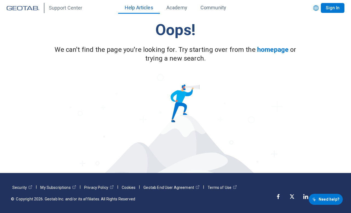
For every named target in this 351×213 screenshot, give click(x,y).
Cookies (128, 187)
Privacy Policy (96, 187)
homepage (272, 49)
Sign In (332, 7)
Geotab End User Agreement (168, 187)
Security (19, 187)
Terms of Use (219, 187)
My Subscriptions (55, 187)
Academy (176, 7)
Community (213, 7)
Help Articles (139, 7)
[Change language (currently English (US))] (316, 8)
